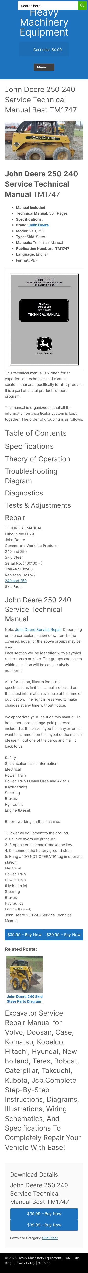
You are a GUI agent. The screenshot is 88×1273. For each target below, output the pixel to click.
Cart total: (47, 49)
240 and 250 (16, 580)
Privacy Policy (24, 1263)
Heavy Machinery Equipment (44, 22)
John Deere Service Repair (38, 629)
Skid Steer (50, 1238)
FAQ (67, 1258)
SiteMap (44, 1263)
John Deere (39, 225)
